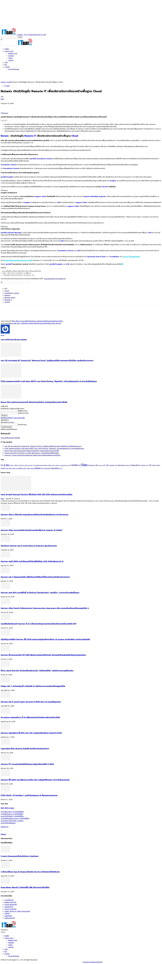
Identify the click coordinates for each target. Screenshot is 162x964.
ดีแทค (13, 468)
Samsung (121, 465)
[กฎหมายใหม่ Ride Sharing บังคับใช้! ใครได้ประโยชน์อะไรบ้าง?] (5, 744)
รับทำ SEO (21, 962)
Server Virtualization (131, 257)
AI (4, 465)
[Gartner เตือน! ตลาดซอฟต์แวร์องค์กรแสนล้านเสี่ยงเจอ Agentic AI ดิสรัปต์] (5, 526)
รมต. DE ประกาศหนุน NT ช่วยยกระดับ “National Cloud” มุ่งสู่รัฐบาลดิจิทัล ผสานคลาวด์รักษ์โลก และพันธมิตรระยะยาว (47, 360)
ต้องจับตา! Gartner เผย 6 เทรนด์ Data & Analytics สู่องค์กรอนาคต (29, 545)
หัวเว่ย (20, 468)
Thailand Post (144, 465)
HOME (6, 49)
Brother (11, 465)
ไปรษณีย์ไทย (55, 468)
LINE (96, 465)
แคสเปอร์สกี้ (47, 468)
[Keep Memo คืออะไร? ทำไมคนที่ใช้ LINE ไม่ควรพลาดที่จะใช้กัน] (5, 883)
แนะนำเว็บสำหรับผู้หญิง (8, 823)
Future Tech (8, 51)
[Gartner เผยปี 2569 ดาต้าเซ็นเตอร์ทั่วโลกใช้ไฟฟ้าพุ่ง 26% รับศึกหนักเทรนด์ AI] (5, 557)
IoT (79, 465)
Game (10, 58)
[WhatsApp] (24, 106)
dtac (49, 465)
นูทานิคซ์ (7, 302)
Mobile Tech (12, 53)
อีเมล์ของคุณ (22, 425)
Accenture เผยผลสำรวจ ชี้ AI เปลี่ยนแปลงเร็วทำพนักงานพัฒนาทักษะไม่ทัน (30, 717)
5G (2, 465)
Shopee (127, 465)
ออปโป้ (24, 468)
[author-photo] (5, 333)
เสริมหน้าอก (4, 827)
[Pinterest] (17, 106)
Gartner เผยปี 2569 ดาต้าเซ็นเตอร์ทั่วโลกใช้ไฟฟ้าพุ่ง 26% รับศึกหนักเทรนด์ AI (32, 561)
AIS (7, 465)
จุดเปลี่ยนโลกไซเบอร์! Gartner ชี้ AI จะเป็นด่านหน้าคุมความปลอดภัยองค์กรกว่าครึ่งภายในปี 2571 (38, 623)
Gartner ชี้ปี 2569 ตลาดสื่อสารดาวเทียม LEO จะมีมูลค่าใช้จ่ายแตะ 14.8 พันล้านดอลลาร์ (35, 779)
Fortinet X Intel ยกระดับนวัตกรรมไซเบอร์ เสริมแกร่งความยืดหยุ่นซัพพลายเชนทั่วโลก (32, 455)
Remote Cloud (9, 297)
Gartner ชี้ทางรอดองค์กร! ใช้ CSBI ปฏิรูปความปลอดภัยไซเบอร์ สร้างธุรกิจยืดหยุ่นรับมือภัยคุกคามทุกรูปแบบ (43, 655)
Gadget (11, 56)
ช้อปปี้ (7, 468)
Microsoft (100, 465)
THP (150, 465)
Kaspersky (91, 465)
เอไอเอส (38, 468)
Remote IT (8, 300)
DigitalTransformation (41, 465)
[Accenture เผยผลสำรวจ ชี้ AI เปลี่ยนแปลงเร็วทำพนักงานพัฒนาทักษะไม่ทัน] (5, 713)
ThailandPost (135, 465)
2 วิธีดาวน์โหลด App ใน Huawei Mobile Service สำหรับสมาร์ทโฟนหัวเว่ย (30, 871)
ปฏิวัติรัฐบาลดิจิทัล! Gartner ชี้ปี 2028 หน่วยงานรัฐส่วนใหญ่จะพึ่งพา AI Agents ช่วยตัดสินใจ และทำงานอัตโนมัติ (45, 639)
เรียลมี (28, 468)
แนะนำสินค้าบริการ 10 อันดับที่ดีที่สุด (12, 812)
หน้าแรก (3, 82)
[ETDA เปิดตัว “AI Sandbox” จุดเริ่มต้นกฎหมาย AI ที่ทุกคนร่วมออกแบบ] (5, 791)
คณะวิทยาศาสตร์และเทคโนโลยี (92, 962)
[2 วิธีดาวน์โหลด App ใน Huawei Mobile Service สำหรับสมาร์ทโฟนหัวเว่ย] (5, 868)
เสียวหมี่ (32, 468)
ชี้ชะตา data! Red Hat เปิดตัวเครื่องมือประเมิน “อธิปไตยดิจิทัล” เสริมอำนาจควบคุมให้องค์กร (37, 670)
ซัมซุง (10, 468)
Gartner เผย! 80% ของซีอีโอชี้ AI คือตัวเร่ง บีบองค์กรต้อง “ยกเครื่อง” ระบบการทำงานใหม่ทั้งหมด (40, 592)
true (153, 465)
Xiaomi (158, 465)
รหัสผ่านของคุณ (23, 413)
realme (112, 465)
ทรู (16, 468)
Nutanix (7, 295)
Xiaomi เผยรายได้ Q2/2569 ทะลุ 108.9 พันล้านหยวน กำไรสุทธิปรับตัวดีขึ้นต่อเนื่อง (31, 453)
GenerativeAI (63, 465)
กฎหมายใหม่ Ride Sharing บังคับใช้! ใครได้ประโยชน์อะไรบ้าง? (25, 748)
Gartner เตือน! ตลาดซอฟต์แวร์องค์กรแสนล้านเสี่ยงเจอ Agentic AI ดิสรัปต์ (31, 530)
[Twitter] (11, 106)
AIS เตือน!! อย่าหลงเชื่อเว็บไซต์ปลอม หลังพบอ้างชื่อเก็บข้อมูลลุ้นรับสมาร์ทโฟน (38, 321)
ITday (84, 465)
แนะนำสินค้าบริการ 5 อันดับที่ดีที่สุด (12, 814)
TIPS (6, 62)
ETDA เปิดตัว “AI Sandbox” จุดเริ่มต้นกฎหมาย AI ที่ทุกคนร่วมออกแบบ (29, 795)
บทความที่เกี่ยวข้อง (7, 339)
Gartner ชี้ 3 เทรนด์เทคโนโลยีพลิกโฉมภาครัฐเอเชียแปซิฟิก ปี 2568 (27, 764)
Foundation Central (11, 293)
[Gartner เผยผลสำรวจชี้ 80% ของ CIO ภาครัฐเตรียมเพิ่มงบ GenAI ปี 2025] (5, 729)
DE (33, 465)
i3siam (3, 834)
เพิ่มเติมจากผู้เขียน (20, 339)
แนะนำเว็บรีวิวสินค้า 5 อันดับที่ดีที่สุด (12, 816)
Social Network (13, 69)
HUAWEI (74, 465)
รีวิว (5, 65)
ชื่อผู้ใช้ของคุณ (22, 411)
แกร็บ (42, 468)
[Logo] (9, 45)
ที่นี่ (122, 264)
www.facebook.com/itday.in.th (55, 279)
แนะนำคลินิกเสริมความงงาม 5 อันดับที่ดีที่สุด (15, 818)
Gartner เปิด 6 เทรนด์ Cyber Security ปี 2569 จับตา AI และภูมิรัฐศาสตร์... (31, 702)
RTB (116, 465)
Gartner (58, 465)
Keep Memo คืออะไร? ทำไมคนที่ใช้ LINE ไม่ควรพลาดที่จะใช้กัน (25, 887)
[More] (31, 107)
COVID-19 (21, 465)
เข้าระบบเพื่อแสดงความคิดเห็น (10, 438)
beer (2, 99)
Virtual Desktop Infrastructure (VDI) (17, 260)
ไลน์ (61, 468)
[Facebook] (4, 106)
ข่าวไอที (6, 67)
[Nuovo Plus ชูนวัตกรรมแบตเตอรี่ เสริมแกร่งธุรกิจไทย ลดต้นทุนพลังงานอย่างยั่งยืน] (11, 398)
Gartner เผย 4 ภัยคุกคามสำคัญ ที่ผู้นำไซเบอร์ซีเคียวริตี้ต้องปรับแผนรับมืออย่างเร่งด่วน (35, 577)
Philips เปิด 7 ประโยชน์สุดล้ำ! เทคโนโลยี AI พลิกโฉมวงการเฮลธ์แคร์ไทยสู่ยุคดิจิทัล (33, 686)
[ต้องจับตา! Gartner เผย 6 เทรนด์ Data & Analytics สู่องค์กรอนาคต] (5, 541)
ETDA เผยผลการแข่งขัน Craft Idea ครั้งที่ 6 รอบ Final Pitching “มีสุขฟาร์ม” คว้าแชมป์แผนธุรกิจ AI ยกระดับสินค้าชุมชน (49, 381)
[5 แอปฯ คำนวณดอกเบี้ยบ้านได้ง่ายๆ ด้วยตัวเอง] (5, 852)
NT (104, 465)
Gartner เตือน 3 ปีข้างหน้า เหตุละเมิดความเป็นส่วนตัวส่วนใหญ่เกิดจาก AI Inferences (34, 514)
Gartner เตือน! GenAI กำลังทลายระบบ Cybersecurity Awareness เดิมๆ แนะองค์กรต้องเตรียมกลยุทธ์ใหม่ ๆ (45, 608)
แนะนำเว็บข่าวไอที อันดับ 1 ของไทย (12, 821)
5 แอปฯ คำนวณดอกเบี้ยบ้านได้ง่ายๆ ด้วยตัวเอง (19, 856)
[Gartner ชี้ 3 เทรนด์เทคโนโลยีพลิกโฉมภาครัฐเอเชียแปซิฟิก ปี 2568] (5, 760)
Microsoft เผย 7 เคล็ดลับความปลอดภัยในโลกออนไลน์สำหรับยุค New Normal (35, 323)
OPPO (108, 465)
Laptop (10, 60)
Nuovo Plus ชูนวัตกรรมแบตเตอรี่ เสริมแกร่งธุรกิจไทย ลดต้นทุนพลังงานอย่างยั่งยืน (34, 402)
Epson (53, 465)
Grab (69, 465)
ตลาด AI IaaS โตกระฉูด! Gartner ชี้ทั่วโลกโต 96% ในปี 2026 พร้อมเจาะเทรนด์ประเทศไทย (36, 494)
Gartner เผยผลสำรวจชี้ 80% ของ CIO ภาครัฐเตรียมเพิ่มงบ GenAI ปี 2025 (31, 733)
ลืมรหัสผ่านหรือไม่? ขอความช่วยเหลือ (13, 418)
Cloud (6, 291)
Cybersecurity (28, 465)
